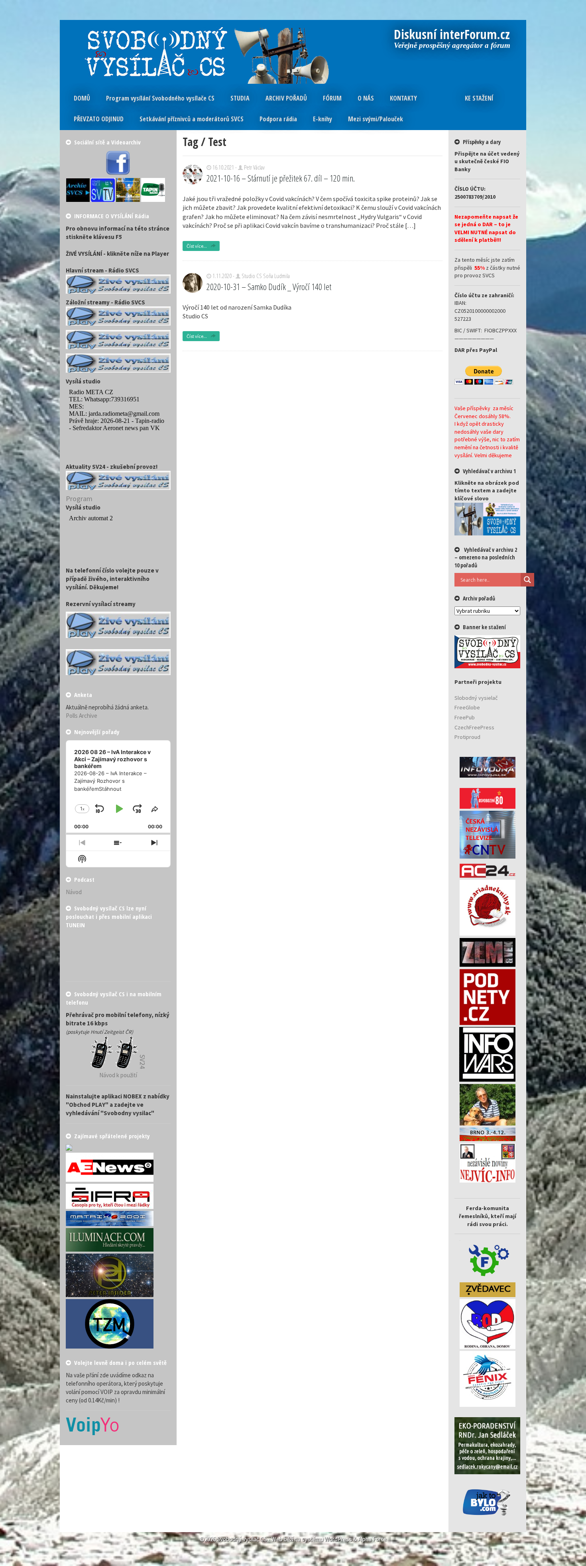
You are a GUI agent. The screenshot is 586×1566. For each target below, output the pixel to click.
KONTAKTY (403, 98)
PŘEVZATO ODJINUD (99, 119)
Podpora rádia (278, 119)
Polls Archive (81, 715)
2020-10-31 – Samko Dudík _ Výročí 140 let (268, 286)
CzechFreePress (474, 727)
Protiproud (467, 737)
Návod (74, 892)
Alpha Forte (372, 1539)
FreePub (464, 717)
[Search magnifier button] (527, 580)
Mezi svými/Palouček (375, 119)
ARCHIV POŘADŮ (286, 98)
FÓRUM (332, 98)
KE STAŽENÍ (479, 98)
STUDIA (240, 98)
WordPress (338, 1539)
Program (79, 498)
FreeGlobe (467, 707)
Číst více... (197, 246)
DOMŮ (82, 98)
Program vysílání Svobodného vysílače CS (160, 98)
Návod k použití (118, 1075)
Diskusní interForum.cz (452, 35)
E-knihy (322, 119)
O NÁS (366, 98)
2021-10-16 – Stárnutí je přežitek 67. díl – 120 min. (280, 178)
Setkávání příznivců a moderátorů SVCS (192, 119)
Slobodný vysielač (476, 697)
